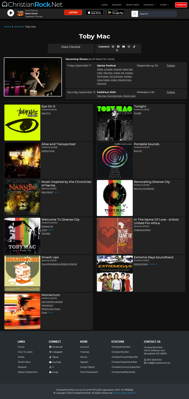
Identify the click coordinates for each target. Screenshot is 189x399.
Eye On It (45, 113)
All (93, 393)
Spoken (129, 73)
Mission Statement (28, 372)
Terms (132, 393)
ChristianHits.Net (120, 352)
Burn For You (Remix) (144, 188)
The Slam (45, 233)
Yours (44, 312)
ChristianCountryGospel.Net (126, 367)
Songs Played (87, 367)
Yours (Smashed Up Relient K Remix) (59, 264)
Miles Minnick (124, 80)
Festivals (84, 352)
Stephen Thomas (33, 16)
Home (7, 26)
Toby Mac (108, 73)
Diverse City (47, 226)
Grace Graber (103, 80)
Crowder (108, 69)
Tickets (171, 65)
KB (122, 73)
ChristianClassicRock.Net (124, 362)
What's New (132, 5)
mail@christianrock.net (158, 363)
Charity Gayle (129, 96)
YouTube (56, 362)
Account (84, 347)
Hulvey (117, 73)
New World (46, 192)
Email (55, 372)
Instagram (57, 352)
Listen (104, 5)
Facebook (57, 347)
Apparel (84, 362)
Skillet (100, 69)
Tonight (137, 113)
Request (117, 5)
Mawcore (101, 83)
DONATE (181, 5)
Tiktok (55, 357)
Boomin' (138, 151)
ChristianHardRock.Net (123, 372)
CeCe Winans (116, 76)
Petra (125, 69)
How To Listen (25, 352)
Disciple (118, 69)
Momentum (47, 305)
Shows (83, 357)
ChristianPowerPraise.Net (125, 357)
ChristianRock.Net (121, 347)
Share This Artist (70, 46)
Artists (17, 26)
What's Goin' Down (50, 309)
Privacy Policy (120, 393)
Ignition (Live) (47, 151)
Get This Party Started (52, 301)
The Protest (102, 76)
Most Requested (89, 372)
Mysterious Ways (142, 230)
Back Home (31, 13)
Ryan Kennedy (114, 96)
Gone (44, 230)
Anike (114, 80)
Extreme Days (141, 264)
